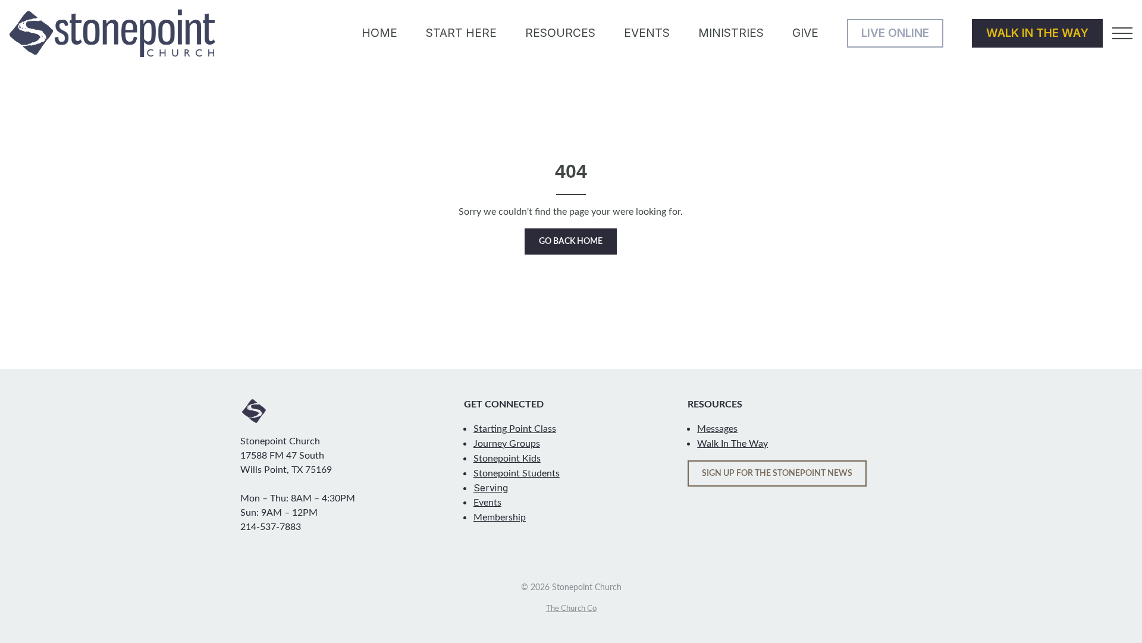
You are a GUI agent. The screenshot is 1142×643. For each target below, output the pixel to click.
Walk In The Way (732, 443)
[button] (1122, 33)
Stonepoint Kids (507, 458)
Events (487, 502)
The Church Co (571, 608)
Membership (499, 517)
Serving (490, 488)
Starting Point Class (514, 429)
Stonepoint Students (516, 473)
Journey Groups (506, 443)
